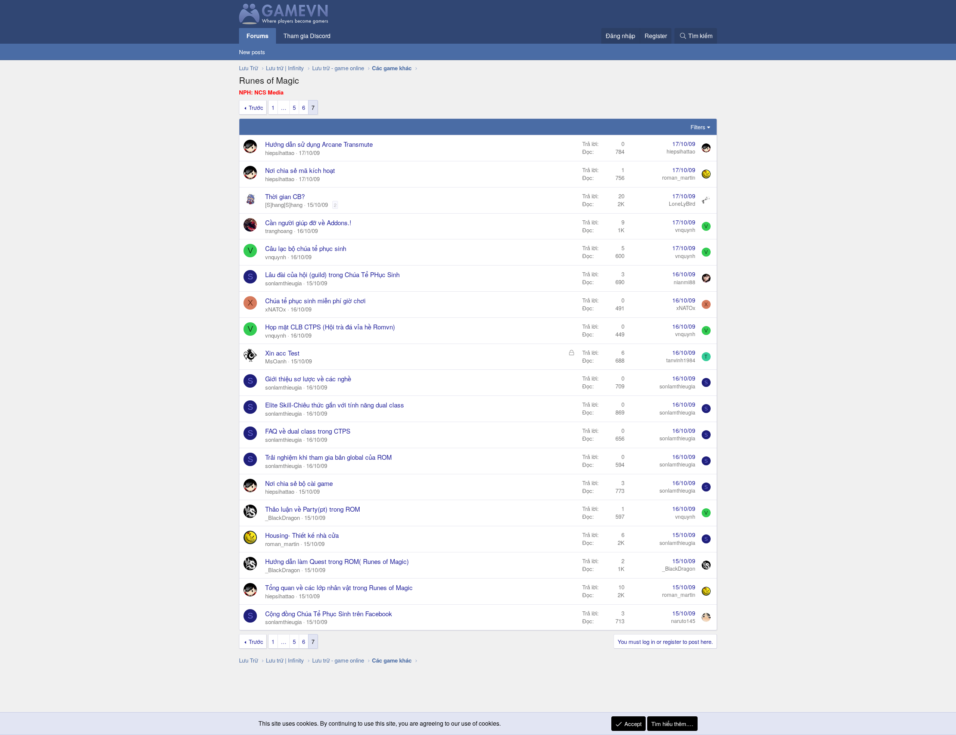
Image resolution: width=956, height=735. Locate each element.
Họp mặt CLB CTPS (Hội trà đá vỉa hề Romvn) (330, 326)
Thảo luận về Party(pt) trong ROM (312, 509)
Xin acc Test (282, 352)
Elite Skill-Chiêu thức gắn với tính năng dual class (334, 404)
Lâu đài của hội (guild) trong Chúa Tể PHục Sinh (332, 274)
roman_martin (678, 177)
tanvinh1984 (680, 360)
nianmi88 (684, 282)
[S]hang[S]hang (283, 204)
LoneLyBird (682, 203)
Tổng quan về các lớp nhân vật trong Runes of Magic (339, 587)
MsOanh (275, 361)
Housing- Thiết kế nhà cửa (302, 535)
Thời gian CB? (285, 196)
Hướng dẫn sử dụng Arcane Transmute (319, 144)
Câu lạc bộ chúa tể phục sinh (305, 248)
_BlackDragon (282, 517)
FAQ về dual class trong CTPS (307, 430)
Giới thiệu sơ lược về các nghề (308, 378)
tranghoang (278, 231)
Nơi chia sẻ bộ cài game (299, 483)
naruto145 (683, 620)
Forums (257, 35)
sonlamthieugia (283, 283)
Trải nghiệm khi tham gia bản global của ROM (328, 457)
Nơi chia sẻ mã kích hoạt (300, 170)
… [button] (283, 107)
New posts (252, 52)
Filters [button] (697, 127)
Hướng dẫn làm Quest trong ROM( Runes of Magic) (337, 561)
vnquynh (685, 229)
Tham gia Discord (306, 35)
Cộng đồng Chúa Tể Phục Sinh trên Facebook (328, 613)
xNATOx (275, 309)
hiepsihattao (279, 152)
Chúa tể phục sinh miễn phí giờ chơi (315, 300)
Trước (256, 107)
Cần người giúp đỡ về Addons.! (308, 222)
